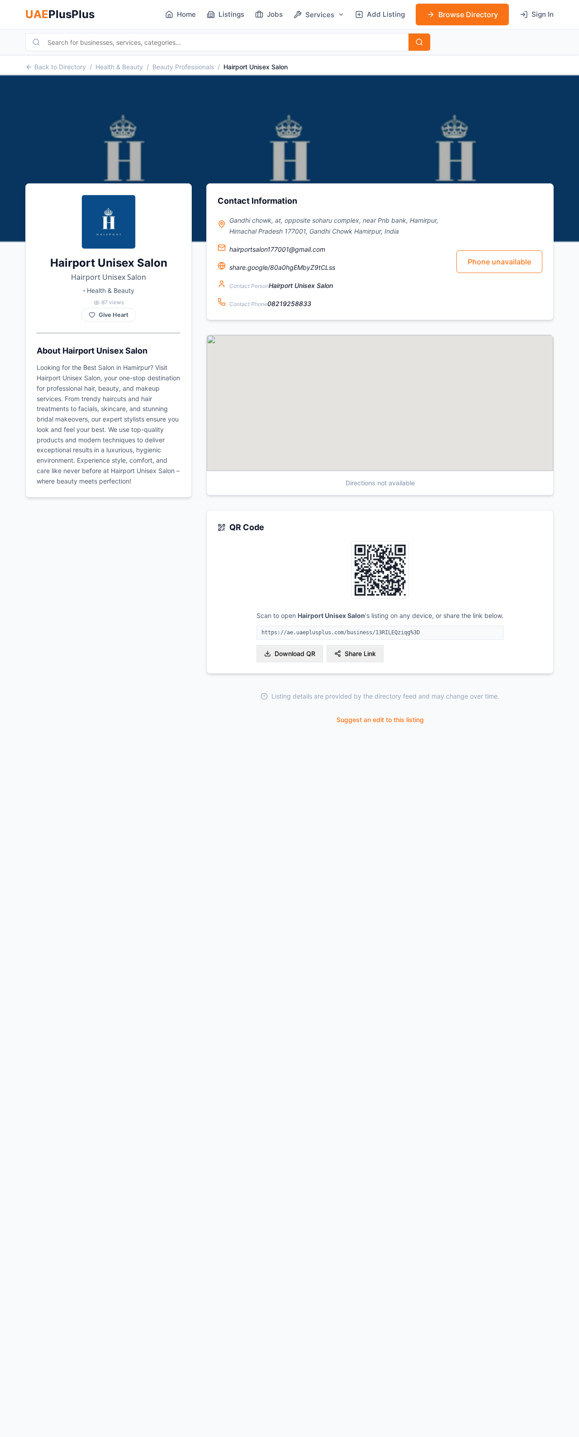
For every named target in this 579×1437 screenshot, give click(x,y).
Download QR (295, 653)
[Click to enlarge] (380, 570)
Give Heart (113, 314)
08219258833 (289, 303)
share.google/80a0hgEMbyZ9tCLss (282, 267)
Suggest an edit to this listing (380, 719)
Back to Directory (60, 67)
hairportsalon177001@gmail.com (277, 249)
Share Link (360, 653)
